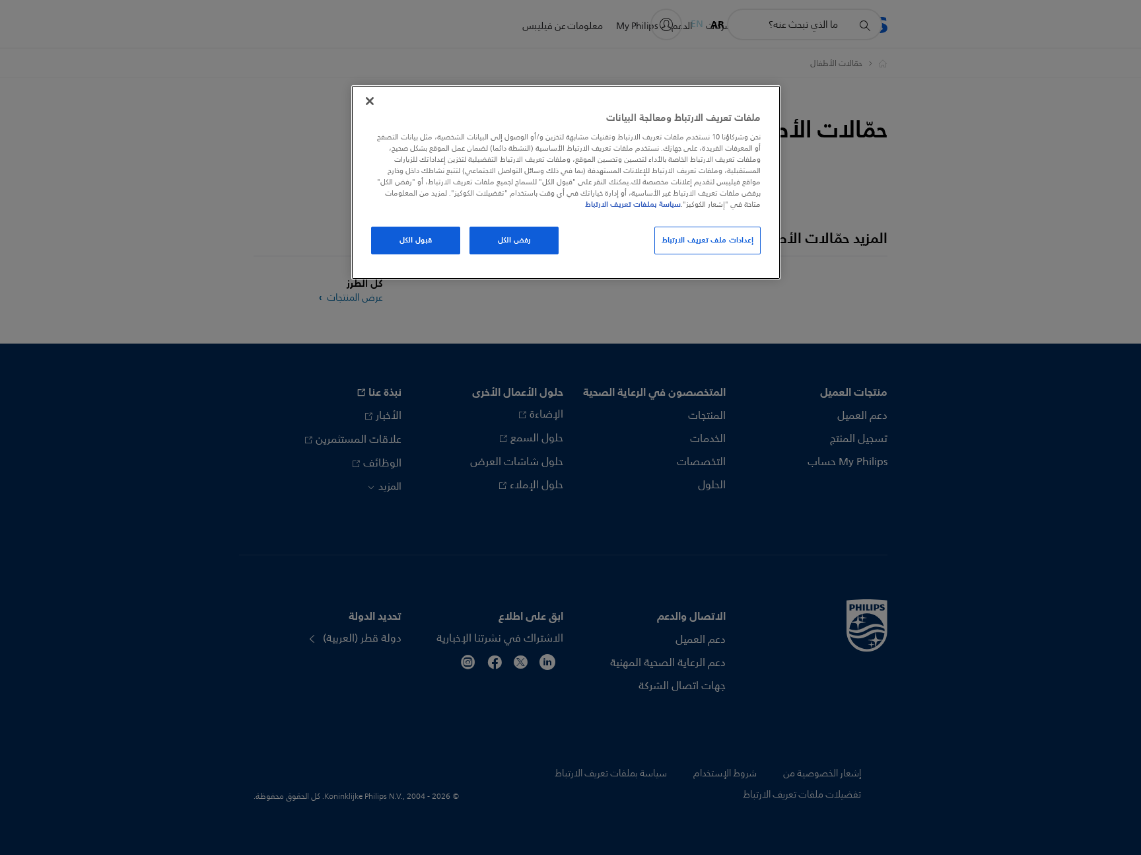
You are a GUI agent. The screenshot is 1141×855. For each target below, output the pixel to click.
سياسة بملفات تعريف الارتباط (633, 204)
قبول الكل (415, 239)
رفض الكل (514, 239)
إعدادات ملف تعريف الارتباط (707, 239)
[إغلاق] (369, 101)
